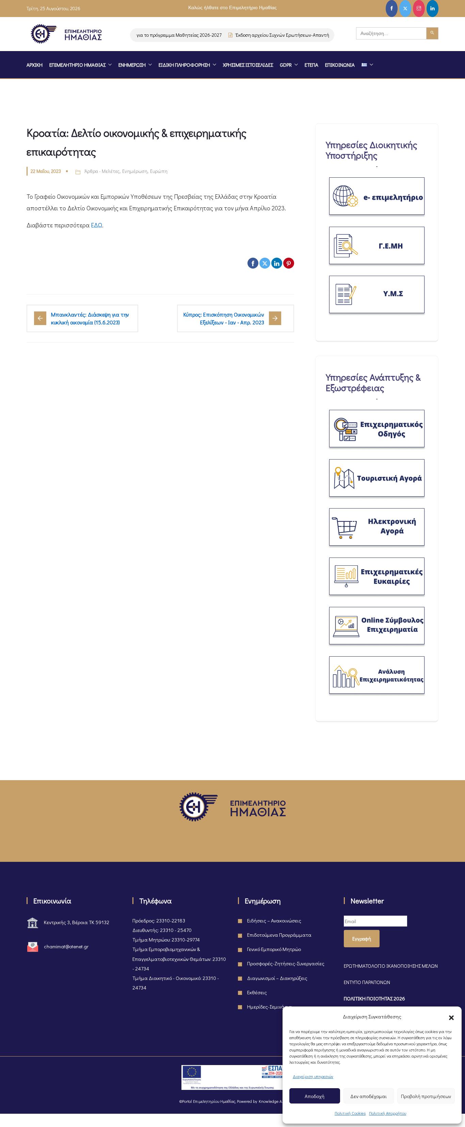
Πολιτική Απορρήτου (387, 1113)
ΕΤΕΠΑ (311, 64)
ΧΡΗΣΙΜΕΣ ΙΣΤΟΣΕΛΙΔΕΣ (248, 64)
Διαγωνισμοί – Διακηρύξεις (277, 978)
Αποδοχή (314, 1096)
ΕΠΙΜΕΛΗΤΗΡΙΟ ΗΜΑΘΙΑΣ (77, 64)
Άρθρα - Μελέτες (101, 171)
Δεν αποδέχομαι (368, 1096)
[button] (451, 1016)
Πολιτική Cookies (350, 1113)
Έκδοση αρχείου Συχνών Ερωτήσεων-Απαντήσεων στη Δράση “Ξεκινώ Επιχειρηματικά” (316, 35)
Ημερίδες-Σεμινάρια (269, 1006)
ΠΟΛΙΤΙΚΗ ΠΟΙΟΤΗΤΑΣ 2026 (374, 998)
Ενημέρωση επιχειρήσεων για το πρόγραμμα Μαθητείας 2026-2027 (140, 35)
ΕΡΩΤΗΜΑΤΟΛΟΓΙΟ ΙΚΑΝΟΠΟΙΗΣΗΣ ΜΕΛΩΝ (391, 965)
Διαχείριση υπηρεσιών (313, 1076)
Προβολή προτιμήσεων (426, 1096)
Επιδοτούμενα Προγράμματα (279, 934)
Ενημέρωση (134, 171)
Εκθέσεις (257, 992)
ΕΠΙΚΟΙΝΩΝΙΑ (340, 64)
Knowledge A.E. (272, 1101)
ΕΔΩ (96, 225)
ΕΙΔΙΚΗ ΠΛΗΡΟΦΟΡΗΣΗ (184, 64)
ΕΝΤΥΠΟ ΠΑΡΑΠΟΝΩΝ (367, 982)
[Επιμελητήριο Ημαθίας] (66, 35)
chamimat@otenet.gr (66, 946)
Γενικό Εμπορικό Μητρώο (274, 949)
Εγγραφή (361, 938)
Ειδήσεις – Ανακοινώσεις (274, 920)
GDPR (286, 64)
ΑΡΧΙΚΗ (35, 64)
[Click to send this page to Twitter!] (264, 263)
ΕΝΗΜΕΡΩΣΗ (132, 64)
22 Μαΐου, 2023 (46, 171)
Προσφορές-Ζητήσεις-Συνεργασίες (285, 963)
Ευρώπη (158, 171)
